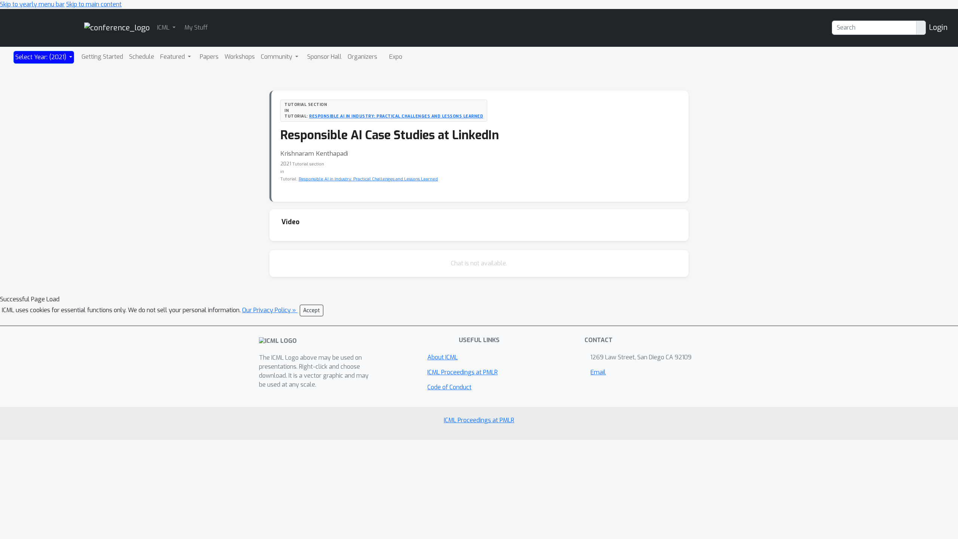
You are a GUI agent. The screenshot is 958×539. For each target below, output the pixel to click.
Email (598, 372)
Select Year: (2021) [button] (41, 57)
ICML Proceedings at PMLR (462, 372)
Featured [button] (173, 57)
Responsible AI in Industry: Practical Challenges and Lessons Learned (396, 116)
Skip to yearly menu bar (32, 4)
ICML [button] (164, 27)
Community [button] (277, 57)
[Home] (117, 27)
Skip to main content (94, 4)
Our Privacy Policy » (270, 310)
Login (938, 27)
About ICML (442, 357)
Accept (311, 310)
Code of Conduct (449, 387)
